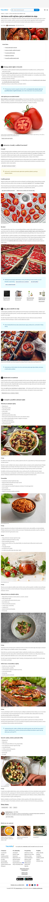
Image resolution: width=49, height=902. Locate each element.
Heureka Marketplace (28, 857)
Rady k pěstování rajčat (7, 138)
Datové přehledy (27, 861)
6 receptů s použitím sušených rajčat (12, 58)
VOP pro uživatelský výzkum (18, 864)
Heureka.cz (2, 13)
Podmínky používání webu (37, 888)
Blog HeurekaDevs (4, 862)
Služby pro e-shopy (28, 856)
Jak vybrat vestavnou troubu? (9, 166)
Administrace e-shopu (28, 852)
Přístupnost (3, 866)
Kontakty (2, 854)
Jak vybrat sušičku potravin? (8, 190)
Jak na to (16, 807)
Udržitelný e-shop (39, 861)
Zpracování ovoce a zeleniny (22, 281)
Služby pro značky (27, 859)
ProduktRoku (38, 856)
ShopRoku (38, 854)
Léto (11, 807)
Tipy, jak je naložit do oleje (10, 53)
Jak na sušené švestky (10, 284)
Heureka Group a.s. (19, 888)
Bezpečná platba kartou (17, 862)
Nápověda (26, 866)
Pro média (3, 859)
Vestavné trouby (6, 296)
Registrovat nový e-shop (29, 854)
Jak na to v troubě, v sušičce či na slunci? (12, 50)
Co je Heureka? (4, 852)
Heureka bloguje (4, 861)
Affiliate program (27, 862)
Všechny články (10, 816)
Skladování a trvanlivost (9, 55)
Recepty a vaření (5, 807)
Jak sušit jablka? (34, 281)
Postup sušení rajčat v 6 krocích (11, 47)
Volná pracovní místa (5, 857)
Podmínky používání (4, 856)
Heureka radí (15, 856)
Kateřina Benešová (11, 25)
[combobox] (22, 10)
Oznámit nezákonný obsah (6, 864)
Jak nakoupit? (15, 852)
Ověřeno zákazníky (39, 852)
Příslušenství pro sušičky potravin (42, 296)
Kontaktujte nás (25, 870)
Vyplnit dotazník (24, 874)
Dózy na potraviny (30, 296)
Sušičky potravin (18, 296)
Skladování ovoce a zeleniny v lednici (10, 393)
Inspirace (6, 13)
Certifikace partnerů (40, 857)
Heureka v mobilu (16, 854)
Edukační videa (27, 864)
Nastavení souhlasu (16, 859)
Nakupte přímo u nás (16, 857)
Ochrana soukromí (16, 861)
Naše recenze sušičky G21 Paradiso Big (25, 190)
